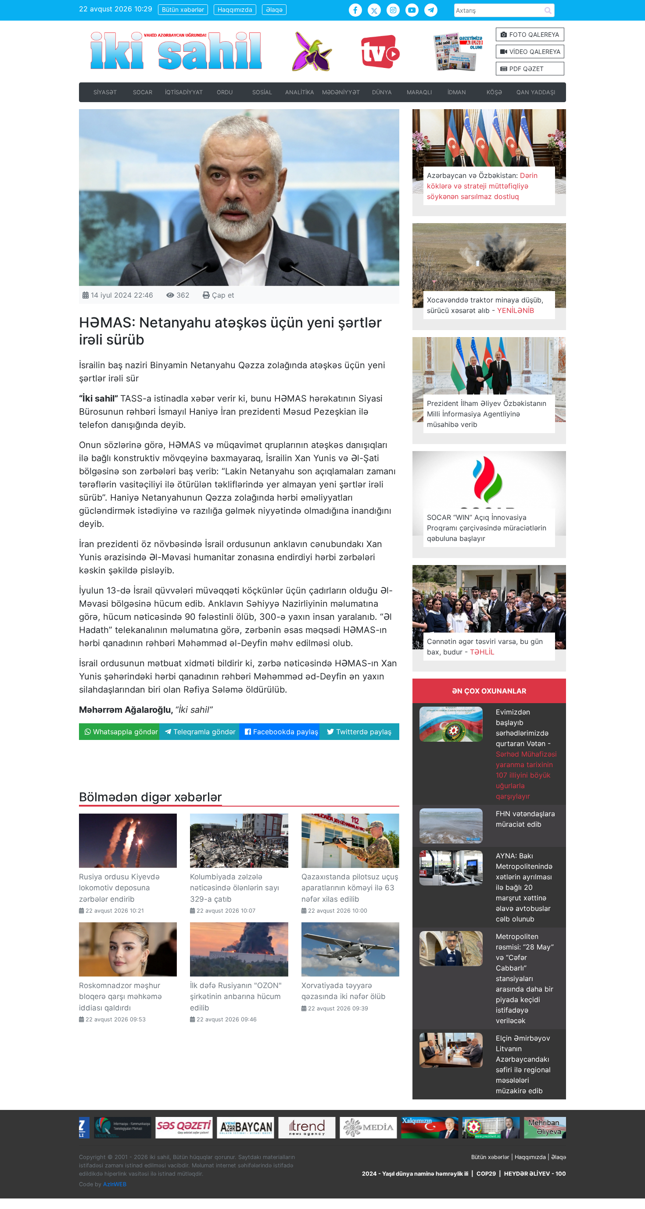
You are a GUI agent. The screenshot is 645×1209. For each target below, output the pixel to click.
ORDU (225, 92)
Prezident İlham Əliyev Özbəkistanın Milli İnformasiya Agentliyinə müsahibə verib (486, 414)
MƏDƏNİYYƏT (341, 92)
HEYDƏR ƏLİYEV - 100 (535, 1173)
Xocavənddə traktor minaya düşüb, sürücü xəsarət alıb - (485, 305)
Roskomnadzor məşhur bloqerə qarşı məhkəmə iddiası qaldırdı (120, 996)
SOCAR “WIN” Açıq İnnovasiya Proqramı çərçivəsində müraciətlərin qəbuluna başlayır (486, 528)
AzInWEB (114, 1184)
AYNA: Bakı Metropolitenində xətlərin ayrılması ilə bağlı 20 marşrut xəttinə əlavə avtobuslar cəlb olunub (524, 887)
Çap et (222, 295)
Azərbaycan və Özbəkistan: (482, 186)
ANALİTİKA (299, 92)
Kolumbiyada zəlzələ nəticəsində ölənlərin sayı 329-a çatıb (234, 887)
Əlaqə (274, 9)
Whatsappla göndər (124, 731)
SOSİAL (262, 92)
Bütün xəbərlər (183, 9)
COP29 (486, 1173)
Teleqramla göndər (203, 731)
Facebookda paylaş (284, 731)
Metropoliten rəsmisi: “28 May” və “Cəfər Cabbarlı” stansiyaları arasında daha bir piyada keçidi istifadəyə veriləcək (525, 978)
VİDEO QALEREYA (534, 51)
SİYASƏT (105, 92)
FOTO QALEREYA (533, 34)
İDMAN (457, 92)
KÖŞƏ (494, 92)
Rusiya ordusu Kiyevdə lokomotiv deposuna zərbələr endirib (119, 887)
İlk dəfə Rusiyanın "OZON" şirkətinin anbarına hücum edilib (236, 996)
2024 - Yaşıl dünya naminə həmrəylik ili (415, 1173)
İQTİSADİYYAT (184, 92)
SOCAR (142, 92)
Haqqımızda (235, 9)
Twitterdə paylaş (362, 731)
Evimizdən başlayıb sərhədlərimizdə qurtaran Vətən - (526, 754)
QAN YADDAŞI (535, 92)
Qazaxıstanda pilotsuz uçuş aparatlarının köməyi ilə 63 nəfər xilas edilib (349, 887)
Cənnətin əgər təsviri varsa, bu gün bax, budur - (485, 646)
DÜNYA (382, 92)
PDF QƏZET (526, 68)
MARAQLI (419, 92)
